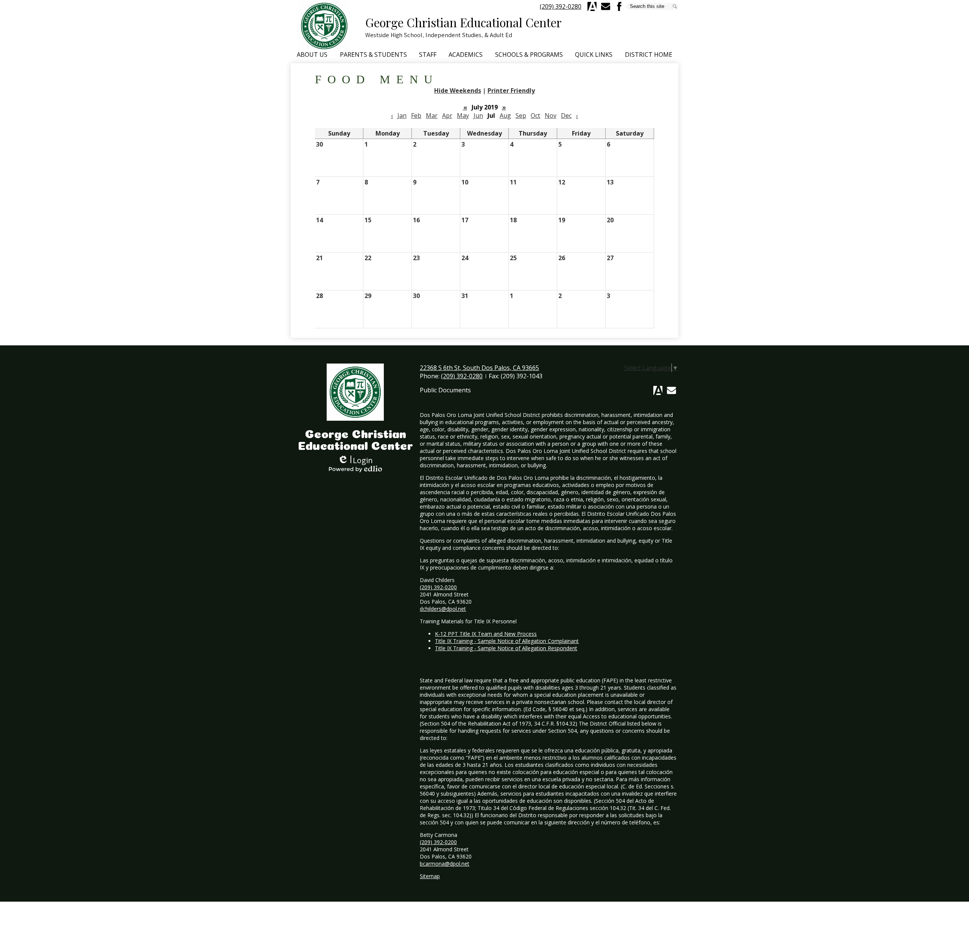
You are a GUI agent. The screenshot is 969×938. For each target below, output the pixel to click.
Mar (432, 115)
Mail (671, 390)
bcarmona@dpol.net (444, 863)
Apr (447, 115)
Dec (566, 115)
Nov (550, 115)
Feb (416, 115)
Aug (505, 115)
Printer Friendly (511, 90)
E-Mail (605, 6)
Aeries (592, 6)
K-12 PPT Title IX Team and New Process (486, 633)
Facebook (619, 6)
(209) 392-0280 (560, 6)
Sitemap (430, 876)
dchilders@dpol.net (443, 608)
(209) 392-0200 (438, 587)
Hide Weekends (457, 90)
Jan (402, 115)
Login (355, 460)
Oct (535, 115)
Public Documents (445, 390)
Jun (478, 115)
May (463, 115)
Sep (521, 115)
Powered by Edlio (355, 469)
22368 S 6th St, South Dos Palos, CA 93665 (479, 368)
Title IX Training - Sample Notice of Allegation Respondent (506, 648)
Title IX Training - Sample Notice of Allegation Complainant (507, 641)
